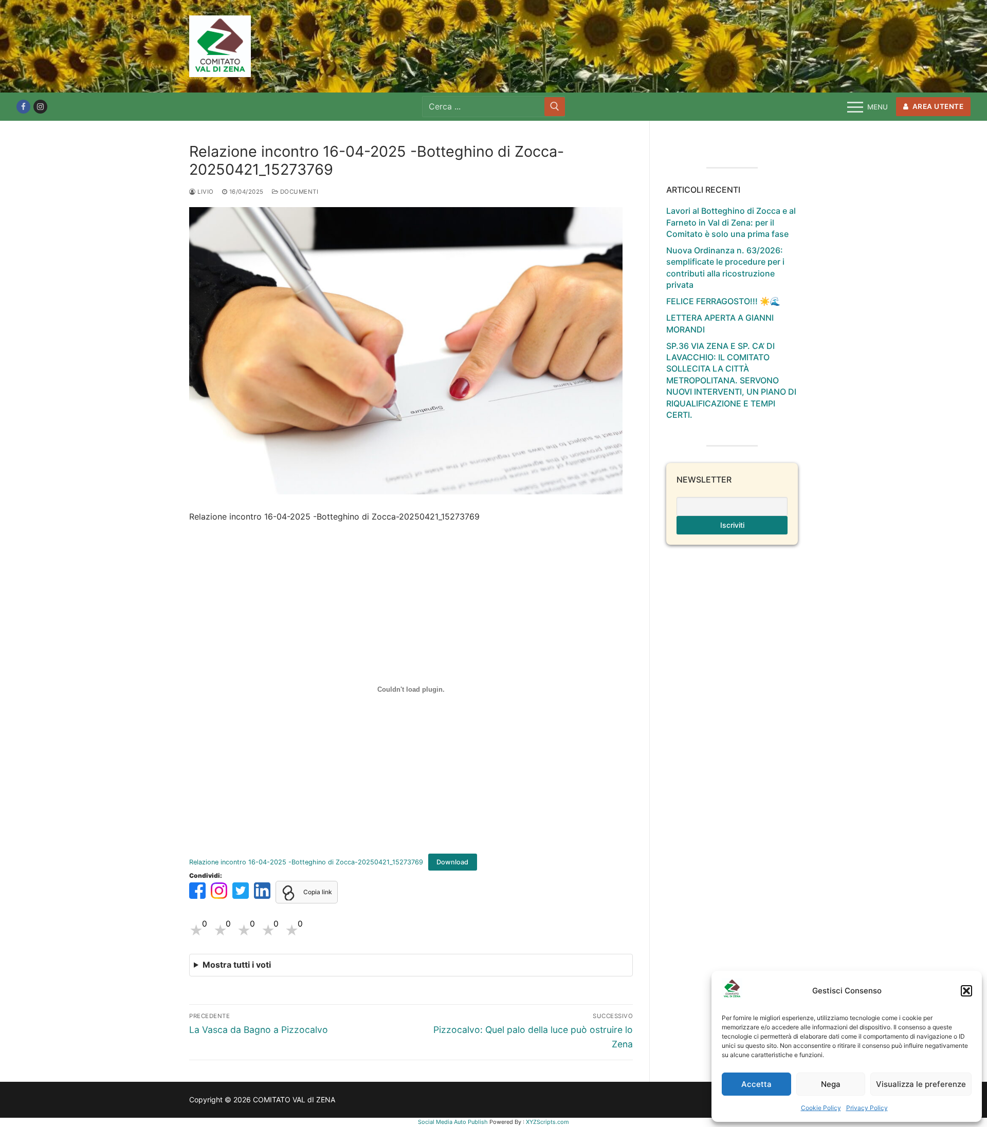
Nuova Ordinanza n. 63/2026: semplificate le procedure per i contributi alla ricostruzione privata (725, 267)
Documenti (298, 191)
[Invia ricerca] (554, 106)
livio (205, 191)
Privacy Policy (867, 1108)
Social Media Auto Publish (453, 1121)
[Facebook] (23, 107)
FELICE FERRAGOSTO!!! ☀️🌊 (723, 301)
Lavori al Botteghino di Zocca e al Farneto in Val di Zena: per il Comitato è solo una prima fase (731, 222)
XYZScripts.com (547, 1121)
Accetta (756, 1084)
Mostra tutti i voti (237, 964)
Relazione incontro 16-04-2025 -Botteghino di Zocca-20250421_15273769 (306, 862)
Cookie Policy (821, 1108)
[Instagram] (40, 107)
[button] (966, 991)
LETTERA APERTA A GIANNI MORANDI (720, 323)
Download (452, 862)
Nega (830, 1084)
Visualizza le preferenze (921, 1084)
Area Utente (936, 106)
